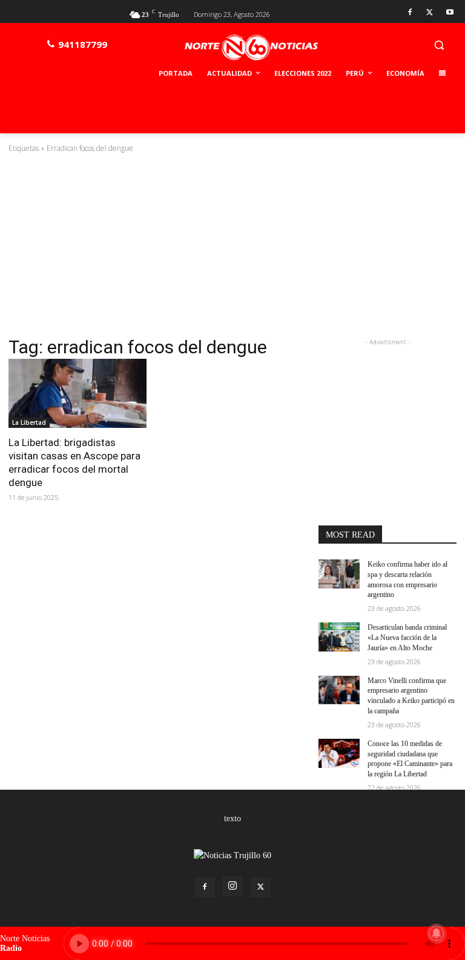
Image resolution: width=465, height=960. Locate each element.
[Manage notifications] (436, 933)
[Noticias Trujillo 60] (251, 48)
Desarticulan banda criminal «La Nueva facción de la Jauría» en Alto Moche (407, 637)
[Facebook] (410, 13)
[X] (430, 13)
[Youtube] (450, 13)
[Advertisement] (232, 245)
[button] (438, 44)
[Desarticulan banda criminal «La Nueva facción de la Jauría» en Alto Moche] (339, 637)
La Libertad (29, 422)
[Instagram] (232, 886)
